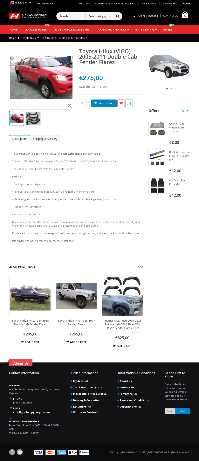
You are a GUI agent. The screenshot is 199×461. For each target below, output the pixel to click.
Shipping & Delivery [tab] (45, 139)
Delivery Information (86, 400)
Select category (98, 16)
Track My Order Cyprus (88, 387)
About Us (126, 381)
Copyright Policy (130, 406)
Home (12, 38)
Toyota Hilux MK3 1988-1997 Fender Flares (76, 322)
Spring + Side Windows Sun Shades (177, 127)
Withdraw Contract (86, 412)
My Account (149, 3)
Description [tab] (19, 139)
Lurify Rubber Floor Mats (177, 182)
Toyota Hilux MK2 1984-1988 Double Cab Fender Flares (30, 322)
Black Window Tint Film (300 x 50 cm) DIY (179, 155)
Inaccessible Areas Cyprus (89, 394)
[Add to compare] (129, 103)
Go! (182, 411)
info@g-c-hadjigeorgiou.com (32, 412)
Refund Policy (82, 406)
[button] (21, 2)
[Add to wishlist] (121, 103)
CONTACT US (170, 15)
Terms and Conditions (134, 400)
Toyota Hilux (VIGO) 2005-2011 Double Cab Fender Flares (108, 56)
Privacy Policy (128, 394)
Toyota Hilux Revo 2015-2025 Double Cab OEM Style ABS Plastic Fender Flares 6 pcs (122, 324)
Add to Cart (106, 103)
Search (117, 16)
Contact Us (127, 387)
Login (186, 3)
